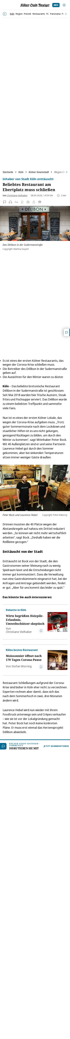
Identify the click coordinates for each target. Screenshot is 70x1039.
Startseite (8, 172)
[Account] (64, 5)
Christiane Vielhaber (17, 195)
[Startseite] (35, 5)
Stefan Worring (22, 666)
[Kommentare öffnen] (67, 332)
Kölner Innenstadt (39, 172)
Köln (20, 172)
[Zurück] (5, 14)
